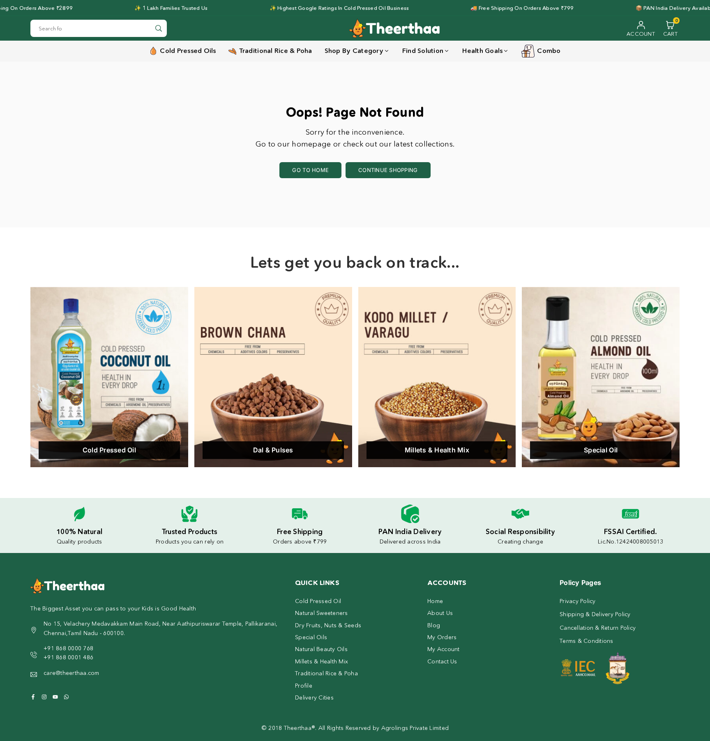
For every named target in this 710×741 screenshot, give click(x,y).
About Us (440, 613)
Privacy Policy (578, 601)
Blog (433, 625)
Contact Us (442, 661)
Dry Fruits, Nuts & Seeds (328, 625)
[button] (670, 28)
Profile (303, 685)
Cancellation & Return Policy (598, 627)
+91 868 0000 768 (68, 648)
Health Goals (482, 50)
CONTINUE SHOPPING (387, 170)
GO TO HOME (310, 170)
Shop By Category (354, 50)
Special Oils (311, 637)
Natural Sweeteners (321, 613)
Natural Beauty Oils (321, 649)
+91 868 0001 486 (68, 657)
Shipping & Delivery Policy (595, 614)
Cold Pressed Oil (318, 601)
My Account (443, 649)
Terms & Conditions (586, 641)
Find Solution (422, 50)
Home (435, 601)
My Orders (441, 637)
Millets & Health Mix (321, 661)
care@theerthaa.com (71, 673)
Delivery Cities (314, 697)
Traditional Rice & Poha (326, 673)
